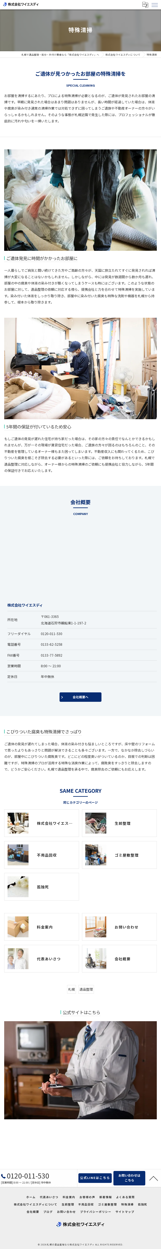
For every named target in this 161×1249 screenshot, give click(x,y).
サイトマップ (125, 1212)
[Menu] (154, 4)
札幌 (71, 989)
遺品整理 (86, 989)
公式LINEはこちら (95, 1177)
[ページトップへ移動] (153, 1178)
